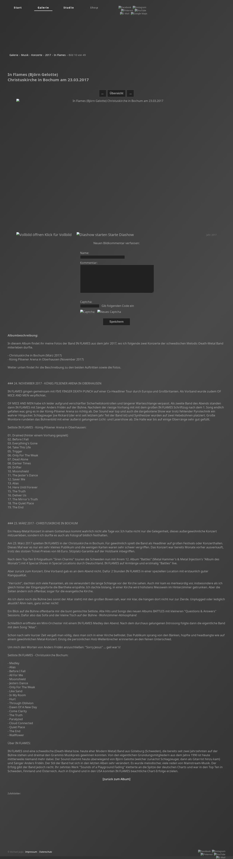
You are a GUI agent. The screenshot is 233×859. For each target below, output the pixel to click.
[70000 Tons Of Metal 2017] (144, 802)
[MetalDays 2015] (74, 799)
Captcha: (86, 302)
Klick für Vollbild (58, 234)
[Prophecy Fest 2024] (146, 812)
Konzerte (36, 55)
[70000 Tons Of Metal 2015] (85, 796)
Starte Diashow (120, 234)
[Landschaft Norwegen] (72, 802)
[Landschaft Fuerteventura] (22, 806)
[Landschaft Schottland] (202, 809)
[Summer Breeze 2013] (181, 796)
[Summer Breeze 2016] (156, 806)
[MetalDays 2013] (159, 796)
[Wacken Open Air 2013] (113, 796)
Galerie (13, 55)
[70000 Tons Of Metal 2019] (49, 799)
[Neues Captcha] (109, 312)
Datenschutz (45, 851)
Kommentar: (88, 263)
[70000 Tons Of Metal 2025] (22, 802)
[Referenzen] (134, 796)
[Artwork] (38, 796)
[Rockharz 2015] (17, 812)
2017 (48, 55)
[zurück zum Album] (116, 779)
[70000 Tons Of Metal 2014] (181, 812)
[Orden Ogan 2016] (107, 806)
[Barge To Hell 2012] (95, 799)
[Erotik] (145, 796)
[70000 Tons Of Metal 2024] (198, 802)
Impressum (31, 851)
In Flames (60, 55)
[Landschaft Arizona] (119, 809)
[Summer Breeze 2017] (20, 796)
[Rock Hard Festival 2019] (57, 796)
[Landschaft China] (47, 806)
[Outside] (92, 806)
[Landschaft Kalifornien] (68, 812)
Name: (84, 253)
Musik (24, 55)
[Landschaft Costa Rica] (116, 802)
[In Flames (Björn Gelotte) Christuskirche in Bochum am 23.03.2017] (116, 165)
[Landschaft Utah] (204, 796)
